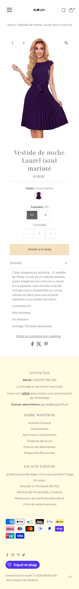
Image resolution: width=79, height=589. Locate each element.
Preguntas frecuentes (39, 453)
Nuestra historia (39, 423)
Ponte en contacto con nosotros (38, 336)
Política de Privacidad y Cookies (39, 492)
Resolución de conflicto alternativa (39, 498)
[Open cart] (71, 10)
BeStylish (50, 575)
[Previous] (13, 43)
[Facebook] (7, 555)
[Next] (23, 43)
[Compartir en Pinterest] (46, 345)
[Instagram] (12, 555)
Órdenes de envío (39, 441)
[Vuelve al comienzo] (70, 576)
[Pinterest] (18, 555)
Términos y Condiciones (39, 435)
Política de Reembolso (39, 447)
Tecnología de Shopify (22, 580)
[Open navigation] (9, 10)
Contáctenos (39, 429)
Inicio (11, 24)
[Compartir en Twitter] (39, 345)
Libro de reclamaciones (39, 504)
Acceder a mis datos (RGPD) (39, 486)
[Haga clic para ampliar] (66, 43)
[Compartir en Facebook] (32, 345)
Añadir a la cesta (39, 249)
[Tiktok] (23, 555)
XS (32, 215)
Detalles (16, 263)
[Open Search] (64, 10)
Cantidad (39, 225)
